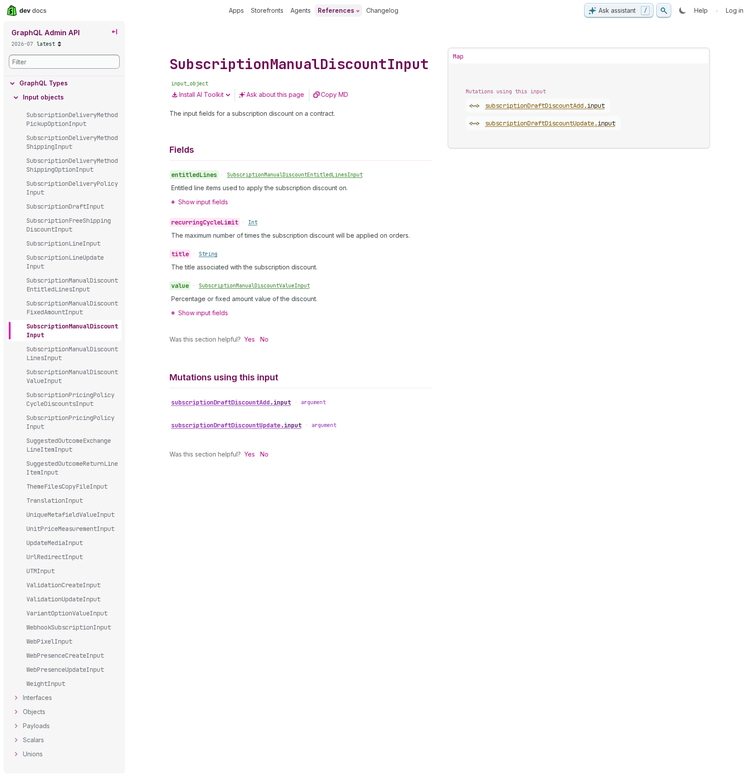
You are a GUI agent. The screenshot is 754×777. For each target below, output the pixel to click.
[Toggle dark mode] (682, 10)
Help (701, 10)
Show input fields (203, 202)
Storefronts (267, 10)
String (208, 254)
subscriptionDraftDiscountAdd (231, 402)
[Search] (663, 10)
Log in (734, 10)
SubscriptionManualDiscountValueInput (254, 285)
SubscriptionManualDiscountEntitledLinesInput (295, 174)
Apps (236, 10)
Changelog (382, 10)
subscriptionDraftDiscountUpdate (236, 425)
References (336, 10)
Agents (301, 10)
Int (252, 222)
